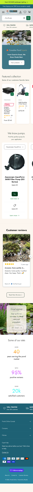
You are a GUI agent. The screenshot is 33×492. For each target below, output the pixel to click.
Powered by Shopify (23, 480)
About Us (7, 475)
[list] (16, 26)
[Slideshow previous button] (2, 256)
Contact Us (5, 452)
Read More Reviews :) (15, 295)
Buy (15, 194)
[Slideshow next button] (30, 256)
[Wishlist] (25, 12)
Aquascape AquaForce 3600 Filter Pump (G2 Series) (15, 179)
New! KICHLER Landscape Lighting (15, 2)
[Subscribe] (21, 327)
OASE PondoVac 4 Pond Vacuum (23, 103)
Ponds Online (13, 480)
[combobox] (16, 18)
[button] (3, 12)
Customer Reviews (23, 475)
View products (15, 63)
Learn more (13, 199)
